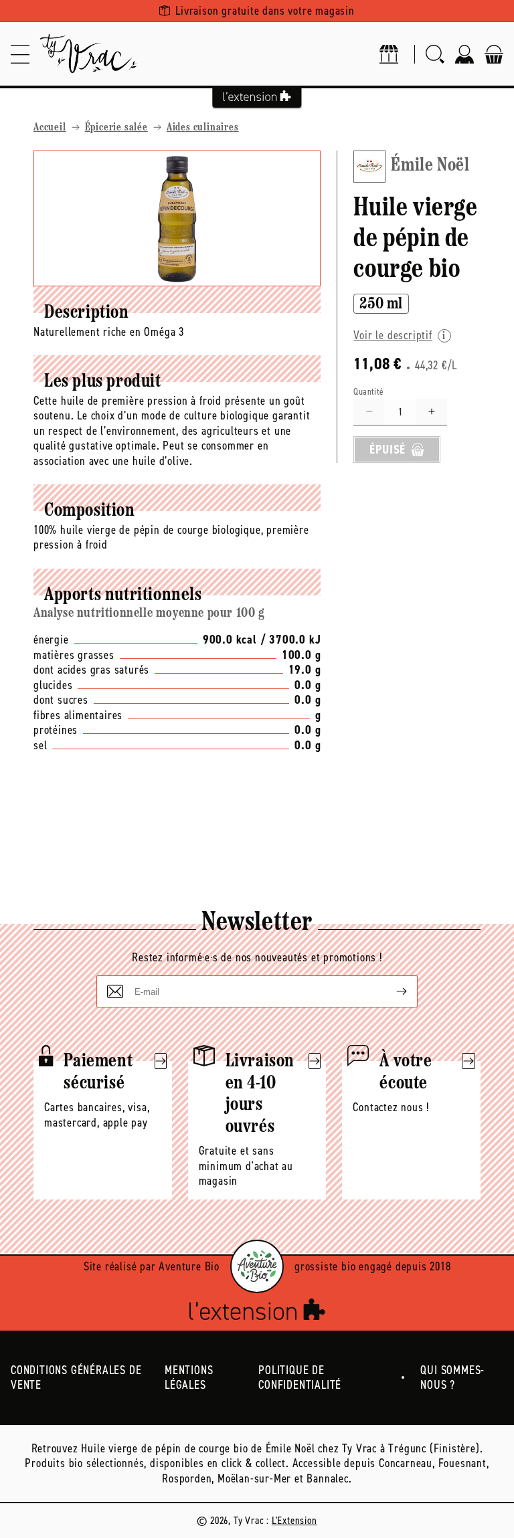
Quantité (368, 391)
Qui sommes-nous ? (452, 1377)
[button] (20, 54)
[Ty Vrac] (88, 54)
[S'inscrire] (391, 991)
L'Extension (294, 1520)
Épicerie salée (116, 127)
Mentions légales (189, 1377)
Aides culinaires (203, 127)
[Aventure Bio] (257, 1266)
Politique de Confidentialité (299, 1377)
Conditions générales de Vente (76, 1377)
